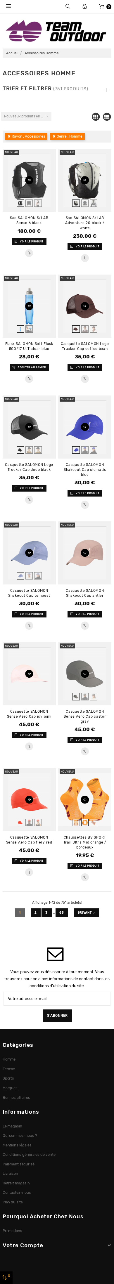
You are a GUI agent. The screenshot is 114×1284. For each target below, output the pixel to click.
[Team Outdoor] (57, 30)
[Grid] (95, 117)
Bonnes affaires (16, 1097)
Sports (8, 1078)
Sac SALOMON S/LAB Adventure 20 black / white (84, 223)
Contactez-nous (17, 1192)
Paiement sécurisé (19, 1164)
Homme (9, 1059)
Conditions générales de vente (29, 1154)
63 (61, 913)
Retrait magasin (16, 1183)
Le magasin (13, 1126)
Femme (9, 1069)
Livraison (10, 1173)
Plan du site (13, 1202)
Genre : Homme (69, 136)
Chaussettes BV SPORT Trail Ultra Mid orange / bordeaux (84, 842)
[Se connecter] (84, 6)
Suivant (85, 913)
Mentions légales (17, 1145)
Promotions (13, 1231)
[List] (106, 117)
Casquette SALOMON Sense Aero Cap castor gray (85, 716)
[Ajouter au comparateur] (29, 253)
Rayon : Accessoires (28, 136)
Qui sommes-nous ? (20, 1135)
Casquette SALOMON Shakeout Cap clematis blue (85, 470)
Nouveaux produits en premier (27, 116)
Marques (10, 1088)
